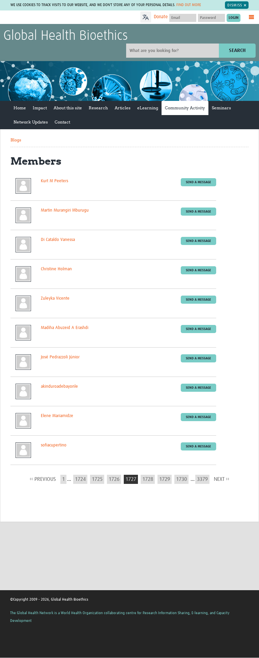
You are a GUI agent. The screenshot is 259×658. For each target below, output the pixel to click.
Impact (40, 107)
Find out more (188, 5)
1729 (164, 479)
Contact (62, 122)
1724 (80, 479)
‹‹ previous (43, 479)
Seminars (221, 107)
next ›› (221, 479)
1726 (114, 479)
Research (98, 107)
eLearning (147, 107)
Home (19, 107)
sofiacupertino (53, 445)
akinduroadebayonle (59, 386)
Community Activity (185, 107)
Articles (123, 107)
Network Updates (30, 122)
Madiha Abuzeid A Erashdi (64, 328)
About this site (68, 107)
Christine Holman (56, 269)
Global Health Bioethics (65, 36)
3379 (202, 479)
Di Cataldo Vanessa (58, 240)
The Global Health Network (53, 18)
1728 (147, 479)
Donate (161, 17)
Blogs (15, 139)
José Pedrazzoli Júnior (60, 357)
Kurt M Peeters (54, 181)
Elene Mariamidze (57, 416)
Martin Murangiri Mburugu (65, 210)
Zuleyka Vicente (55, 298)
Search (237, 50)
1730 (181, 479)
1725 (97, 479)
